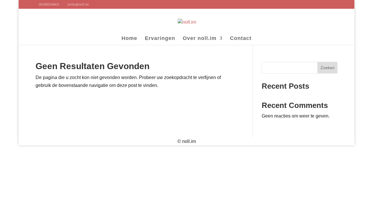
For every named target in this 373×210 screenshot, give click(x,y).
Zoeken (328, 67)
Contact (240, 38)
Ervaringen (160, 38)
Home (129, 38)
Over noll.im (200, 38)
